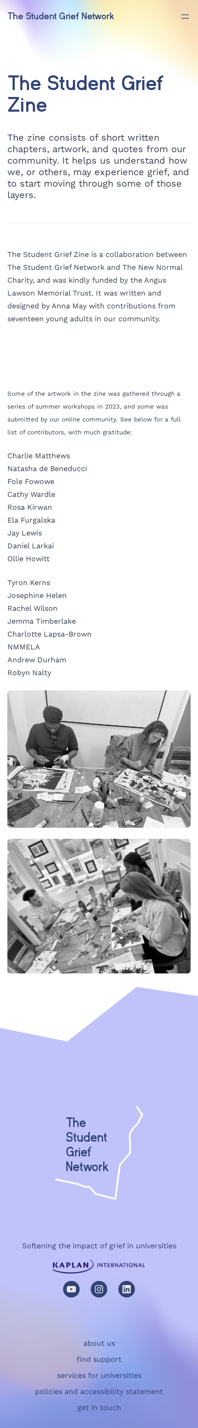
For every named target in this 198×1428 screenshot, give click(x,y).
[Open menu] (185, 16)
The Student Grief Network (61, 16)
